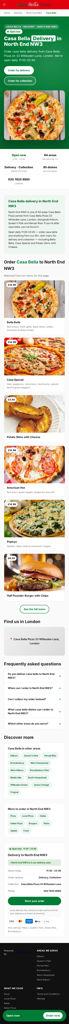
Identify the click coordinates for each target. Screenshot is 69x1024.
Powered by (8, 952)
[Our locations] (4, 4)
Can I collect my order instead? (27, 699)
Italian (43, 816)
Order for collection (20, 80)
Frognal (14, 792)
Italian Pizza (16, 823)
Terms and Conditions (48, 994)
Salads (13, 830)
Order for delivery (19, 70)
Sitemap (41, 998)
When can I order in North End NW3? (30, 688)
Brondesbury (17, 763)
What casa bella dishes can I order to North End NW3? (30, 711)
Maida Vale (15, 777)
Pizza (13, 816)
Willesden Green (19, 784)
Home (7, 13)
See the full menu (34, 609)
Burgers (33, 823)
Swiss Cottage (41, 784)
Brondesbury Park (39, 770)
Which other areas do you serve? (28, 723)
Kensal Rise (50, 755)
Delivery (18, 13)
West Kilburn (17, 770)
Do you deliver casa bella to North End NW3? (31, 675)
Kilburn (14, 755)
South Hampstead (37, 777)
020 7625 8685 (19, 179)
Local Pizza (27, 816)
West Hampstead (39, 763)
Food (26, 830)
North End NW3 (34, 13)
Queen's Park (31, 755)
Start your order (34, 901)
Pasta (46, 823)
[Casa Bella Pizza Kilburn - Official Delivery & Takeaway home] (34, 4)
